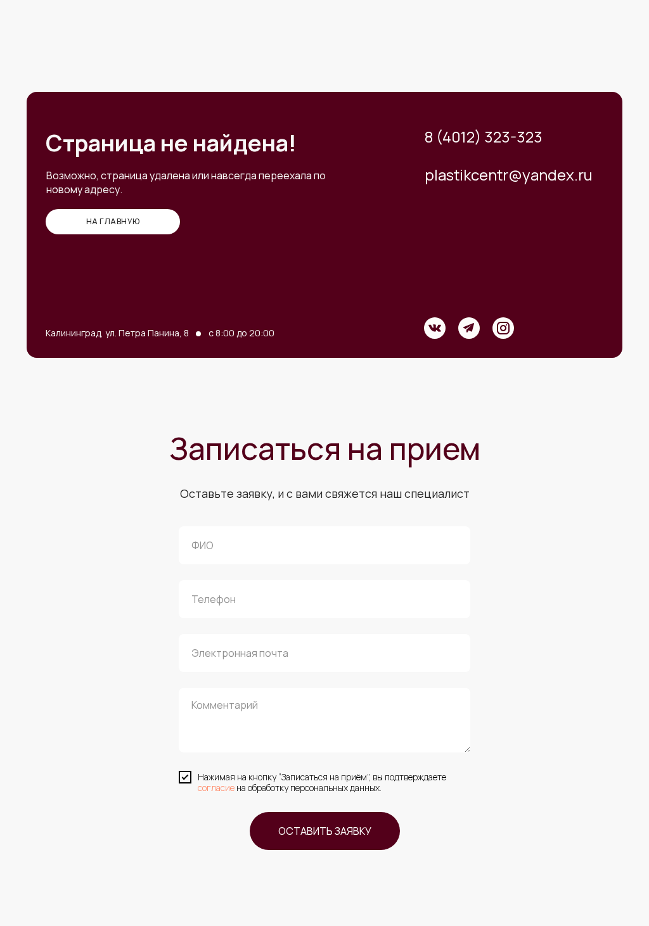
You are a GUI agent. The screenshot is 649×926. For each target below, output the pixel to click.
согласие (216, 788)
